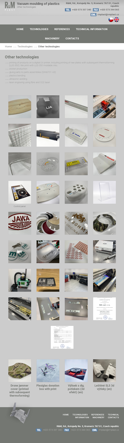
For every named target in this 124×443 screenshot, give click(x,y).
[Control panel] (19, 203)
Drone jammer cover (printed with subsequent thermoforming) (19, 390)
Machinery (52, 38)
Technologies (39, 29)
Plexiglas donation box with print (47, 387)
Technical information (91, 29)
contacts (72, 38)
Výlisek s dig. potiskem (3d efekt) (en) (76, 389)
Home (20, 29)
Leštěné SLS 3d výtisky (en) (104, 387)
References (62, 29)
